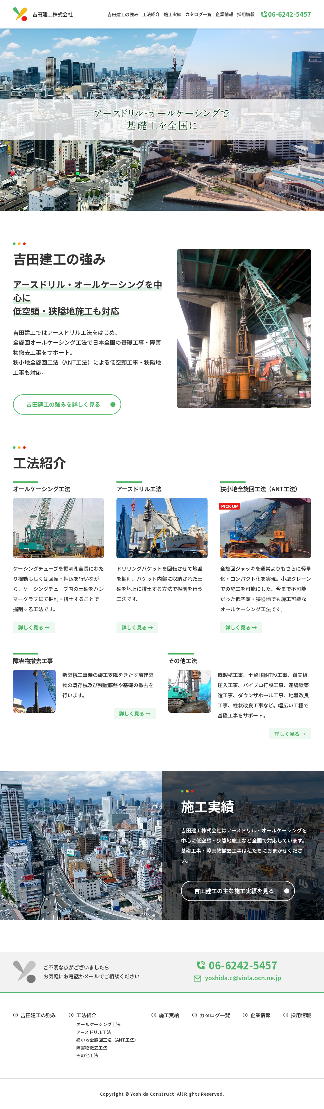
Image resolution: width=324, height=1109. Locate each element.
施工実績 (172, 14)
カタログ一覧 (198, 14)
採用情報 (246, 14)
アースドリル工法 (93, 1032)
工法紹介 (151, 14)
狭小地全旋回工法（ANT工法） (107, 1040)
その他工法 (87, 1055)
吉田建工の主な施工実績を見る (234, 891)
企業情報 (224, 14)
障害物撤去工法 (91, 1047)
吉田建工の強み (122, 14)
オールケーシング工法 (98, 1024)
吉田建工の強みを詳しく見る (63, 404)
